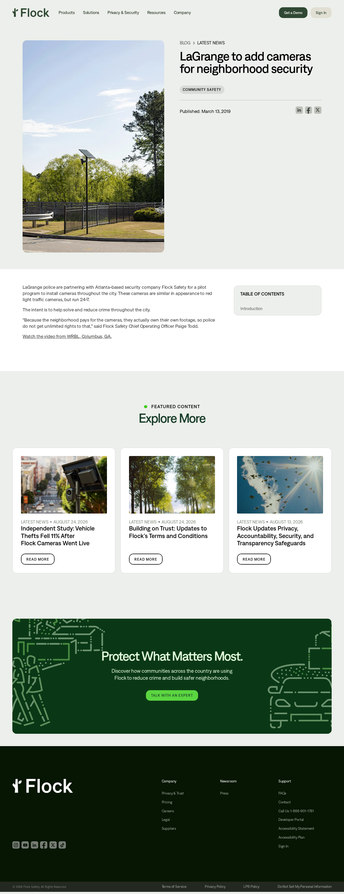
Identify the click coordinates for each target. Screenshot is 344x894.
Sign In (321, 12)
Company (182, 12)
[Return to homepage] (30, 12)
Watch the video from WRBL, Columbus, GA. (67, 336)
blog (185, 42)
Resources (156, 12)
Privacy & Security (123, 12)
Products (67, 12)
